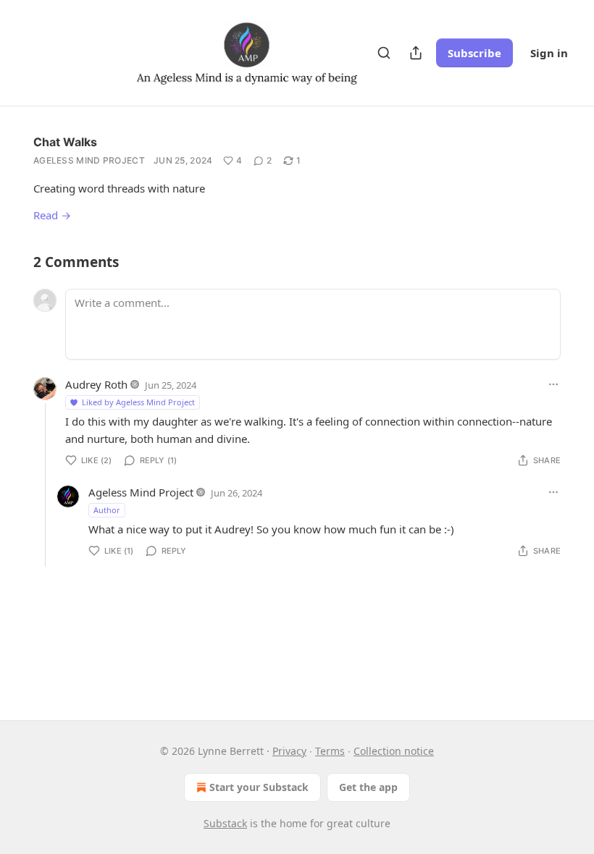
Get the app (368, 787)
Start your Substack (259, 787)
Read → (52, 215)
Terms (330, 751)
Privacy (289, 751)
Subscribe (474, 53)
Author (106, 509)
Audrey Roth (96, 384)
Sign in (549, 53)
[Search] (383, 52)
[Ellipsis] (553, 384)
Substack (225, 823)
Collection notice (394, 751)
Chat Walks (65, 142)
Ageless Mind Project (89, 160)
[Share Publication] (415, 52)
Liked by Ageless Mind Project (138, 402)
